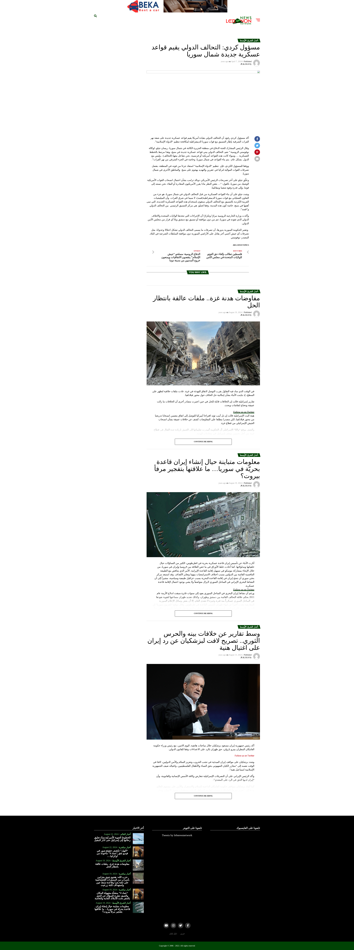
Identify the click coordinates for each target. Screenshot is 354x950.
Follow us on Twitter (243, 412)
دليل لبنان (173, 933)
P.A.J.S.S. (244, 64)
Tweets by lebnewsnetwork (177, 835)
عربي (182, 933)
